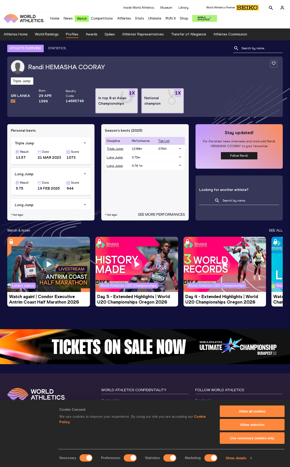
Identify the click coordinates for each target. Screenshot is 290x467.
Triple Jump (115, 149)
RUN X (171, 18)
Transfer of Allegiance (188, 34)
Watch (82, 18)
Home (54, 18)
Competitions (102, 18)
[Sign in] (282, 8)
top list (164, 141)
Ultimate (154, 18)
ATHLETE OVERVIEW (25, 48)
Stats (139, 18)
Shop (184, 18)
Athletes (124, 18)
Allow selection (252, 425)
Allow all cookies (252, 411)
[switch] (130, 458)
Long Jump (115, 157)
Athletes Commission (230, 34)
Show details (236, 458)
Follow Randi (239, 156)
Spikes (110, 34)
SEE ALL (276, 230)
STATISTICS (57, 48)
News (68, 18)
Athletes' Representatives (143, 34)
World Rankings (47, 34)
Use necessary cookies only (252, 438)
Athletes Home (16, 34)
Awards (91, 34)
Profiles (72, 34)
